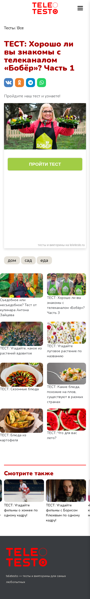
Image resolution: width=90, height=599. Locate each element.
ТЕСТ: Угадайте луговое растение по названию (64, 351)
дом (12, 260)
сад (28, 260)
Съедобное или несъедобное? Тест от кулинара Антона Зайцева (18, 307)
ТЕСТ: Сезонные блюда (19, 389)
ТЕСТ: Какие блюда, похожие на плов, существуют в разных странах (65, 394)
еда (44, 260)
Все (20, 28)
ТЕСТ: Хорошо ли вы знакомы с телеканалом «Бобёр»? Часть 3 (65, 305)
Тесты (9, 28)
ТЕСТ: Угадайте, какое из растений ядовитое (21, 351)
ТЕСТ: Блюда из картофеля (13, 438)
